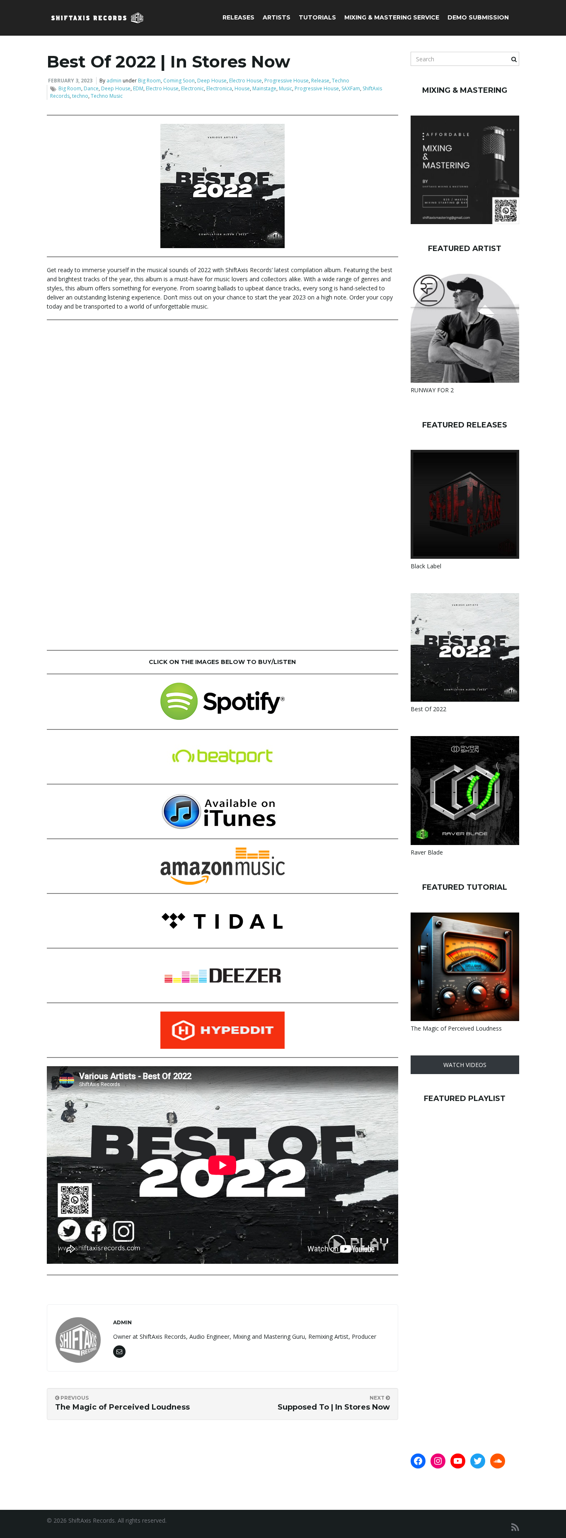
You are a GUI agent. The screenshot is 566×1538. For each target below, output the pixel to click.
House (242, 88)
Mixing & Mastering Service (391, 17)
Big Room (149, 80)
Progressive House (286, 80)
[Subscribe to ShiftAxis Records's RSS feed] (515, 1527)
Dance (91, 88)
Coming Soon (179, 80)
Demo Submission (478, 17)
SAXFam (350, 88)
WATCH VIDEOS (464, 1065)
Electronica (219, 88)
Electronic (192, 88)
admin (113, 80)
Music (285, 88)
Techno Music (107, 95)
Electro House (245, 80)
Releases (238, 17)
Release (320, 80)
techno (80, 95)
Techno (340, 80)
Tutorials (317, 17)
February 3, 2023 (70, 80)
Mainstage (264, 88)
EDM (138, 88)
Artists (276, 17)
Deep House (212, 80)
